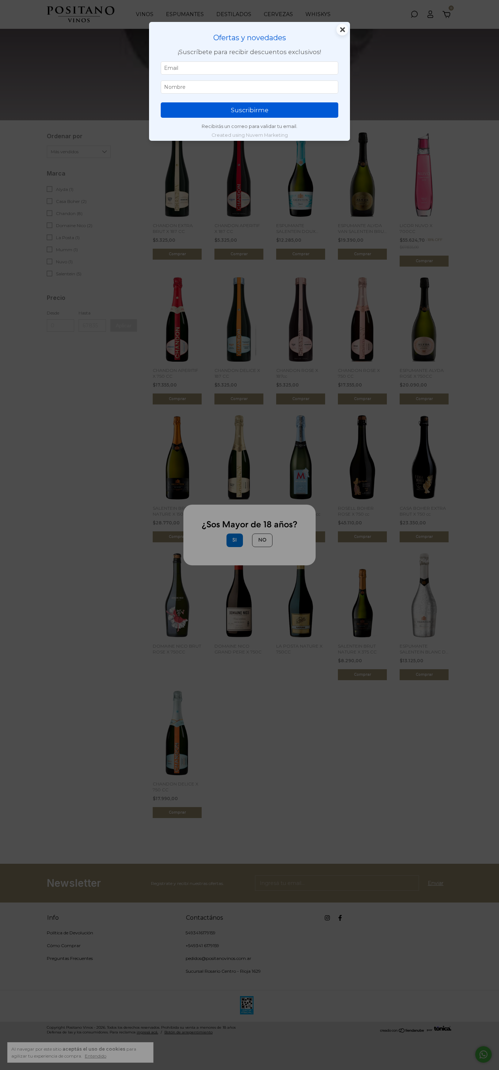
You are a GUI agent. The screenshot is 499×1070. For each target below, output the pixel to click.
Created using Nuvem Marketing (250, 135)
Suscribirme (249, 110)
